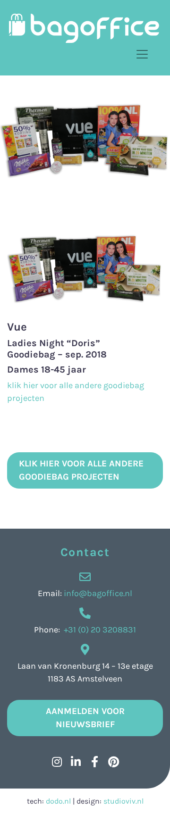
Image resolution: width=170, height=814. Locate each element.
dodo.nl (58, 801)
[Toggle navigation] (142, 54)
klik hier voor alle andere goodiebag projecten (81, 470)
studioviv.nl (123, 801)
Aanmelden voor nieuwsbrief (85, 718)
